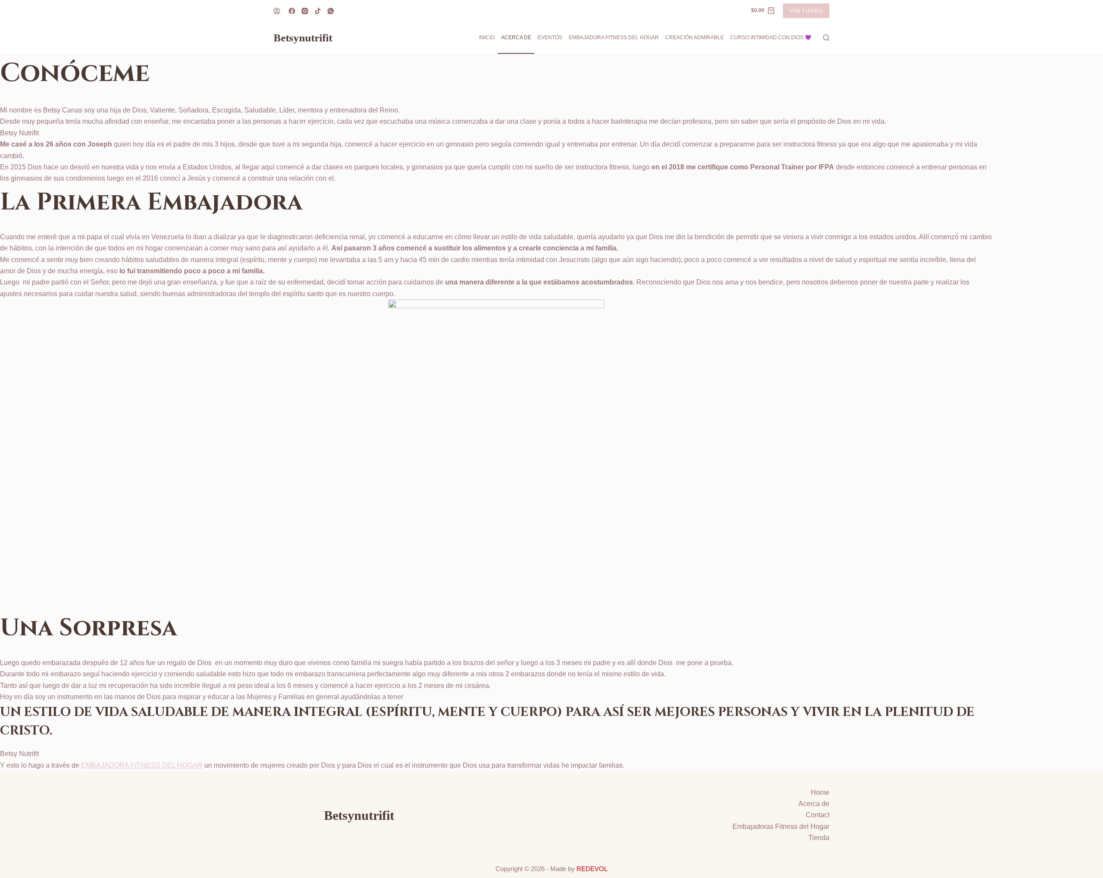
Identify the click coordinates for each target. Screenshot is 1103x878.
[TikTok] (318, 11)
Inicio (487, 37)
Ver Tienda (806, 11)
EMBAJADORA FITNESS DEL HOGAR (142, 765)
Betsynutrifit (303, 38)
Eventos (550, 37)
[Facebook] (292, 11)
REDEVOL (592, 868)
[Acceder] (277, 11)
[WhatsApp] (330, 11)
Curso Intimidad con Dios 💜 (770, 37)
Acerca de (516, 37)
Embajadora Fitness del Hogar (614, 37)
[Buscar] (826, 37)
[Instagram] (305, 11)
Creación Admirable (694, 37)
